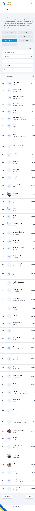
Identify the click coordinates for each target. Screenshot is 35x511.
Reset (31, 49)
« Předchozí (6, 497)
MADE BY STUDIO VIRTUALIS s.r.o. (17, 509)
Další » (30, 497)
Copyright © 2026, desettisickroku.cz (17, 507)
